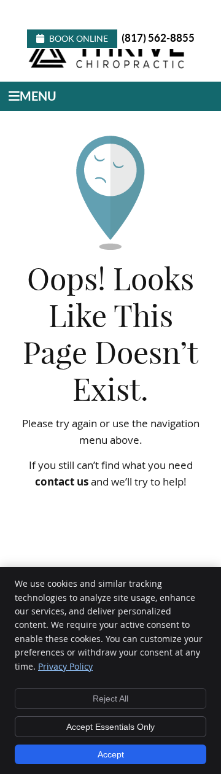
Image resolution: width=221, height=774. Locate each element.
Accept (111, 754)
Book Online (78, 39)
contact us (61, 481)
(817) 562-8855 (158, 38)
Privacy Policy (65, 666)
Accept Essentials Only (110, 727)
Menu (38, 96)
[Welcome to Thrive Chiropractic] (109, 67)
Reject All (110, 698)
